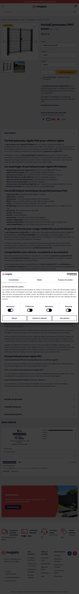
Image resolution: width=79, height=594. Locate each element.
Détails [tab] (39, 280)
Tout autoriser (64, 318)
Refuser (14, 318)
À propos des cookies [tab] (65, 280)
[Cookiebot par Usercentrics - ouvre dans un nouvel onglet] (68, 274)
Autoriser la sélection (39, 318)
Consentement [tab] (14, 280)
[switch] (30, 310)
